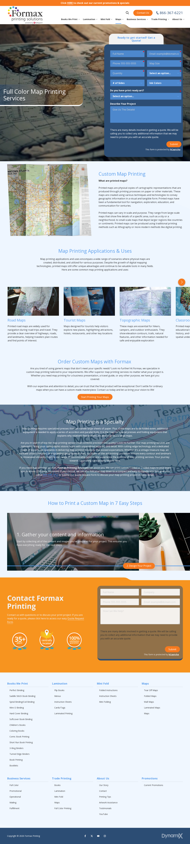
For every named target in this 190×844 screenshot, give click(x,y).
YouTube (98, 836)
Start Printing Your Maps (95, 397)
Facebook (85, 836)
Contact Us (143, 12)
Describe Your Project (123, 103)
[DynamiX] (172, 836)
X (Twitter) (92, 836)
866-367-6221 (171, 13)
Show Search (127, 12)
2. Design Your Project (139, 566)
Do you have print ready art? (127, 90)
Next (181, 282)
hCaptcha (175, 149)
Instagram (105, 836)
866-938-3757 (50, 474)
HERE (70, 3)
